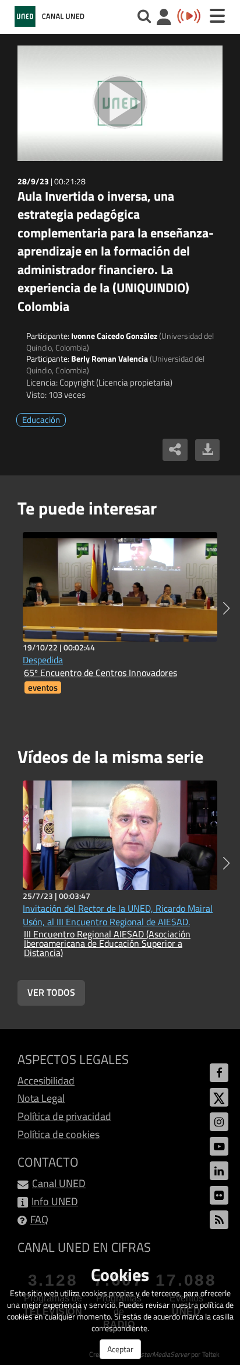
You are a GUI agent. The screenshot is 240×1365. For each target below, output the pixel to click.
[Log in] (164, 18)
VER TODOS (51, 992)
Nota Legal (41, 1098)
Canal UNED (59, 1183)
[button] (226, 608)
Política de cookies (58, 1134)
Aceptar (120, 1349)
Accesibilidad (46, 1080)
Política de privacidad (64, 1116)
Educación (41, 419)
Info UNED (54, 1201)
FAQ (39, 1219)
